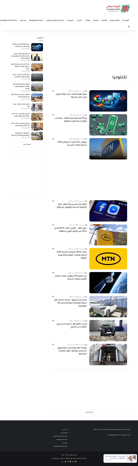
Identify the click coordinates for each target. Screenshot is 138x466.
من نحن (23, 20)
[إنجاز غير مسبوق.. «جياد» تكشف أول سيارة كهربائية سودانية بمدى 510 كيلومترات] (108, 306)
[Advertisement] (111, 55)
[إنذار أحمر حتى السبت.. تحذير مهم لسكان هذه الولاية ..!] (37, 78)
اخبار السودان (115, 20)
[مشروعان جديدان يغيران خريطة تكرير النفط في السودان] (37, 136)
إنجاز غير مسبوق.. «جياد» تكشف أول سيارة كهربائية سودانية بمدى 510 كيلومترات (70, 303)
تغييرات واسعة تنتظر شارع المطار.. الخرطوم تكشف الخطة (21, 86)
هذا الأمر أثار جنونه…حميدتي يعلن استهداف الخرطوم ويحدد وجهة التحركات (20, 56)
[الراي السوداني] (118, 8)
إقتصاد (104, 20)
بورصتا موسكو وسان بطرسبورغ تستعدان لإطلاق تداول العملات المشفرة (72, 351)
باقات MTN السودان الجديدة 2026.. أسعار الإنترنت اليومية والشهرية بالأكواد (71, 255)
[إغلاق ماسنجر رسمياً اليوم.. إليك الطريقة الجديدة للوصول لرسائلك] (108, 211)
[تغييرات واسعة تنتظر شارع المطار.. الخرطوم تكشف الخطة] (37, 87)
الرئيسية (126, 20)
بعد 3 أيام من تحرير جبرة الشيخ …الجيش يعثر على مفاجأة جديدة (20, 66)
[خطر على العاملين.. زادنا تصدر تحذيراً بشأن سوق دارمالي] (37, 117)
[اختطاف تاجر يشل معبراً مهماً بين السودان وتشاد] (37, 98)
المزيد (80, 20)
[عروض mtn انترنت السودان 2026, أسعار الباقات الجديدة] (108, 148)
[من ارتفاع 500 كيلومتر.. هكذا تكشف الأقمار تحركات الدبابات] (108, 282)
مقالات (87, 20)
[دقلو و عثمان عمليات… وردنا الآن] (37, 107)
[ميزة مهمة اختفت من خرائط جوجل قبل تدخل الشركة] (108, 100)
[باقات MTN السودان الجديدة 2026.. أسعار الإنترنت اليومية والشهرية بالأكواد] (108, 258)
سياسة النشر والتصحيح (60, 436)
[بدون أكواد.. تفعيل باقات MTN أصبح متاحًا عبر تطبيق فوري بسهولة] (108, 234)
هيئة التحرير (63, 433)
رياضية (95, 20)
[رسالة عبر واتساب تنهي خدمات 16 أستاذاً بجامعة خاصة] (37, 126)
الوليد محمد (82, 91)
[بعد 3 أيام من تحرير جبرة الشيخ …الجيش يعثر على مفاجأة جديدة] (37, 67)
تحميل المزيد (27, 144)
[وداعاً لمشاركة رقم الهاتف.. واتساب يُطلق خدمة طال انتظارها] (108, 124)
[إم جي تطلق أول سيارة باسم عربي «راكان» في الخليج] (108, 330)
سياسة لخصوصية (36, 20)
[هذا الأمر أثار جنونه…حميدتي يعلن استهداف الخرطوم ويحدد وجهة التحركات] (37, 57)
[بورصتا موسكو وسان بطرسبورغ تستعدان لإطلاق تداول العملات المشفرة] (108, 354)
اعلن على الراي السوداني (55, 20)
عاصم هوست (56, 458)
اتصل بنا (70, 20)
